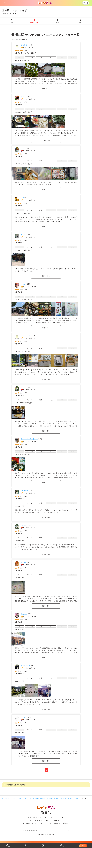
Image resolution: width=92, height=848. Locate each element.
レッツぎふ (5, 798)
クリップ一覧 (61, 846)
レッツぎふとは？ (36, 820)
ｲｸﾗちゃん (24, 562)
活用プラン (44, 817)
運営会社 (66, 823)
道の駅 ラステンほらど (72, 798)
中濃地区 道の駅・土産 (40, 798)
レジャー (14, 798)
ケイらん (24, 717)
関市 (14, 13)
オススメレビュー (34, 21)
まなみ (23, 96)
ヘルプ (47, 820)
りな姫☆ (24, 614)
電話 (83, 845)
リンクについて (55, 817)
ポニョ (23, 148)
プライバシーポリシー (30, 823)
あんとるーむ (25, 45)
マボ (22, 197)
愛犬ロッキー (25, 665)
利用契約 (56, 820)
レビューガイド (46, 823)
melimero (24, 525)
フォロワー (80, 21)
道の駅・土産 (6, 13)
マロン (23, 284)
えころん (24, 234)
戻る (5, 3)
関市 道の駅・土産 (56, 798)
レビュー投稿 (7, 846)
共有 (43, 846)
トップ (11, 21)
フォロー (25, 846)
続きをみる (46, 88)
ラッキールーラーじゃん (29, 439)
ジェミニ (24, 387)
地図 (57, 21)
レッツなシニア (26, 335)
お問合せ (57, 823)
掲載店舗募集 (32, 817)
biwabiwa (24, 490)
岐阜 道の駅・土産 (25, 798)
